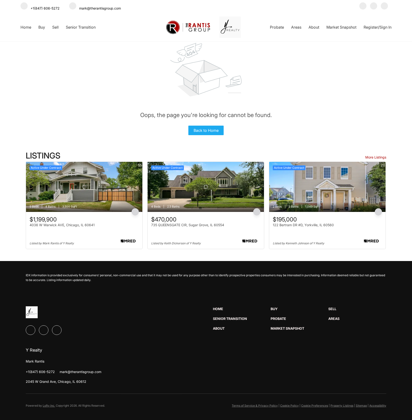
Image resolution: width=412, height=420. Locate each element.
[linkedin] (373, 6)
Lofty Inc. (49, 405)
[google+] (384, 6)
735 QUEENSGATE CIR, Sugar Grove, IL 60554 (187, 225)
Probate (277, 27)
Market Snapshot (341, 27)
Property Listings (341, 405)
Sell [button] (55, 27)
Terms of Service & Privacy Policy (255, 405)
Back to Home (206, 130)
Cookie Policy (289, 405)
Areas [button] (296, 27)
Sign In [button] (385, 27)
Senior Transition (81, 27)
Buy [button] (41, 27)
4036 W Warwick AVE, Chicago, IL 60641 (62, 225)
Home (26, 27)
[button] (242, 308)
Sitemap (361, 405)
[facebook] (362, 6)
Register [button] (371, 27)
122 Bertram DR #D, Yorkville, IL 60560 (303, 225)
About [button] (314, 27)
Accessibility (377, 405)
